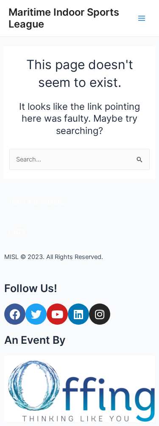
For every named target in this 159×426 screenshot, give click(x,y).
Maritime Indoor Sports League (63, 18)
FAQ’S (17, 232)
